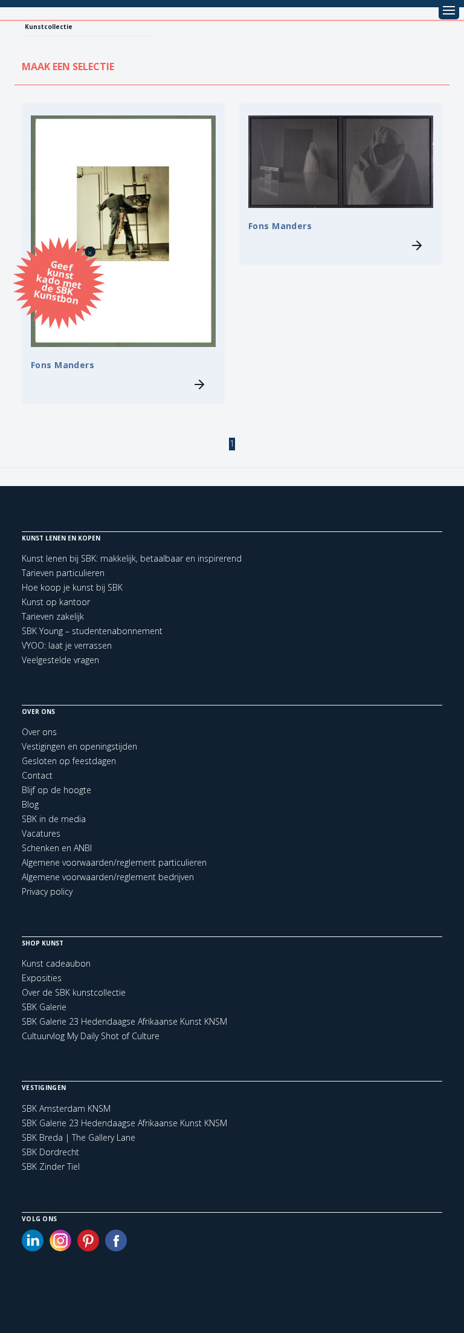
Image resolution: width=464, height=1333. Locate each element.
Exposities (42, 978)
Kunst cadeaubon (56, 963)
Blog (30, 804)
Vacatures (41, 833)
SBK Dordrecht (50, 1152)
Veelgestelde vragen (60, 660)
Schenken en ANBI (57, 848)
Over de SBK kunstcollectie (74, 992)
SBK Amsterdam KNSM (66, 1108)
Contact (37, 775)
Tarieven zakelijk (53, 616)
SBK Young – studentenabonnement (92, 631)
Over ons (39, 732)
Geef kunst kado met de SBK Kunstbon (58, 281)
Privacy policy (47, 891)
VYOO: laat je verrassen (67, 645)
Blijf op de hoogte (56, 790)
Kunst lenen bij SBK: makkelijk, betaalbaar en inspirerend (132, 558)
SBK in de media (54, 819)
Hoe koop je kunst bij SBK (72, 587)
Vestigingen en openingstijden (79, 746)
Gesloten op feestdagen (69, 761)
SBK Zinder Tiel (51, 1166)
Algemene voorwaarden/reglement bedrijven (108, 877)
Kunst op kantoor (56, 602)
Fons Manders (62, 365)
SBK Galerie (44, 1007)
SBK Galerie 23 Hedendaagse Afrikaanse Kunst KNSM (124, 1021)
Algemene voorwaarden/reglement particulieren (114, 862)
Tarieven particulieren (63, 573)
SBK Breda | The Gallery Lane (78, 1137)
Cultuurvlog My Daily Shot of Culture (91, 1036)
